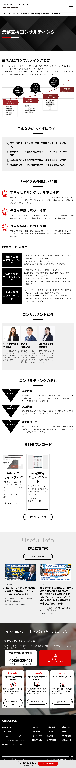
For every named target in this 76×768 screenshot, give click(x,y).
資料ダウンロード (37, 701)
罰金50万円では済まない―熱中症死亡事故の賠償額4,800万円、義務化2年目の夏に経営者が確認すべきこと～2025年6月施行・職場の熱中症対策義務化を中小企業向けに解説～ (20, 595)
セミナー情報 (37, 736)
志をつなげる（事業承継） (14, 744)
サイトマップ (24, 759)
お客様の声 (36, 731)
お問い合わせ (49, 764)
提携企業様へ (51, 727)
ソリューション (7, 732)
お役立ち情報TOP (38, 556)
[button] (3, 589)
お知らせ (64, 731)
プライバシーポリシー (10, 759)
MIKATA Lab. (37, 740)
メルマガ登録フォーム (13, 702)
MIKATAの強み (7, 727)
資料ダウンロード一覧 (38, 517)
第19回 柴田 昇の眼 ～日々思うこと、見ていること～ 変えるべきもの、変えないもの (55, 591)
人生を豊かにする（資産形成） (16, 740)
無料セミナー (62, 701)
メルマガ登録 (66, 736)
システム (35, 727)
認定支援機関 (51, 740)
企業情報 (50, 731)
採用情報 (50, 736)
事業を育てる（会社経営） (14, 736)
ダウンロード (9, 503)
